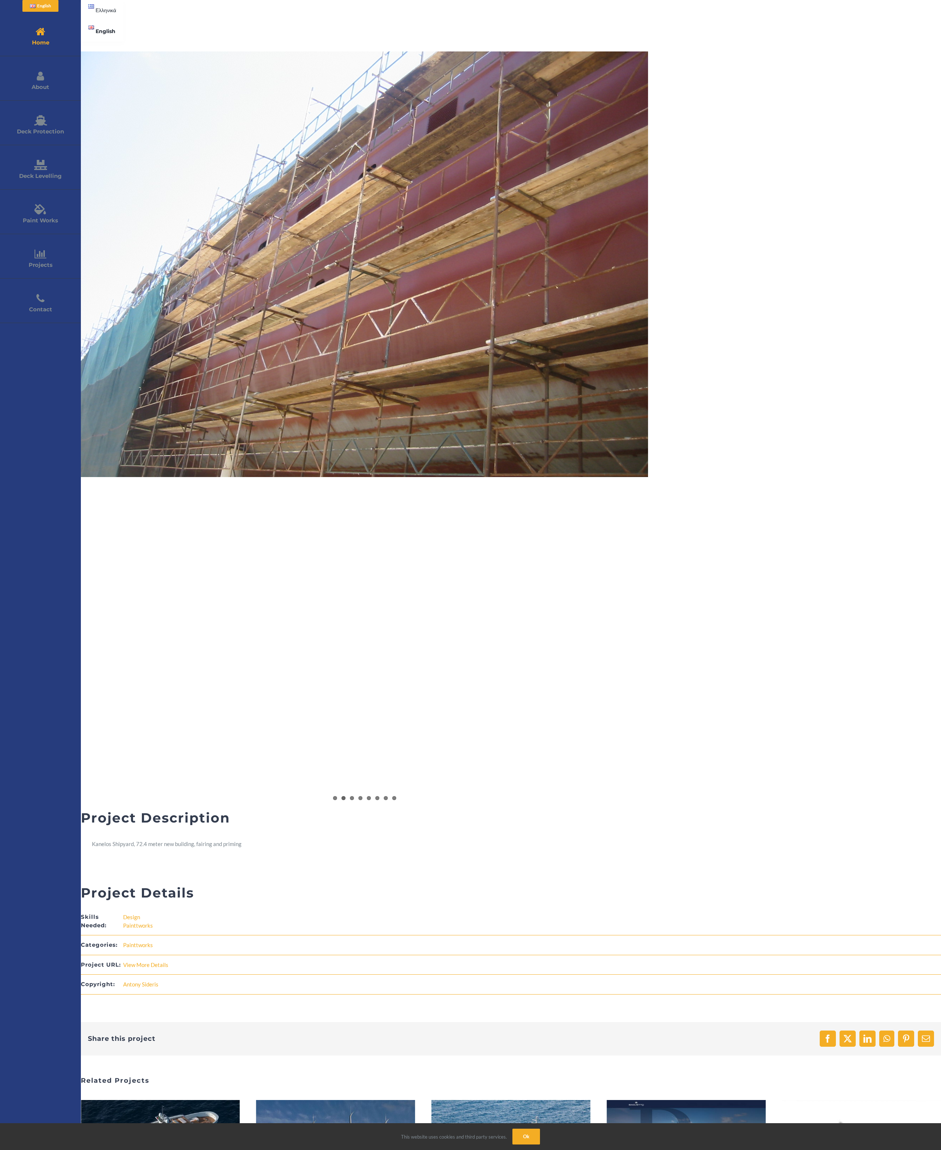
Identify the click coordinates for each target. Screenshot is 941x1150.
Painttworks (138, 925)
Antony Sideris (140, 984)
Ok (526, 1136)
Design (131, 917)
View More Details (145, 964)
